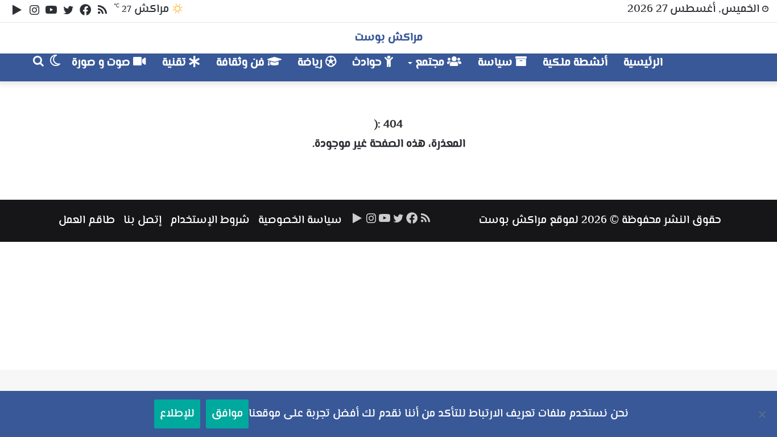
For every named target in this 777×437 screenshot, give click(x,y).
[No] (762, 414)
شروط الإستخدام (210, 220)
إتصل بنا (142, 220)
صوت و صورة (102, 63)
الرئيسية (643, 63)
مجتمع (431, 63)
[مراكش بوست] (709, 67)
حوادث (368, 63)
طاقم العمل (87, 220)
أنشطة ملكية (575, 63)
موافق (227, 414)
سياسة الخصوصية (300, 220)
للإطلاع (177, 414)
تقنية (175, 63)
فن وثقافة (241, 63)
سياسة (496, 63)
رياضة (311, 63)
